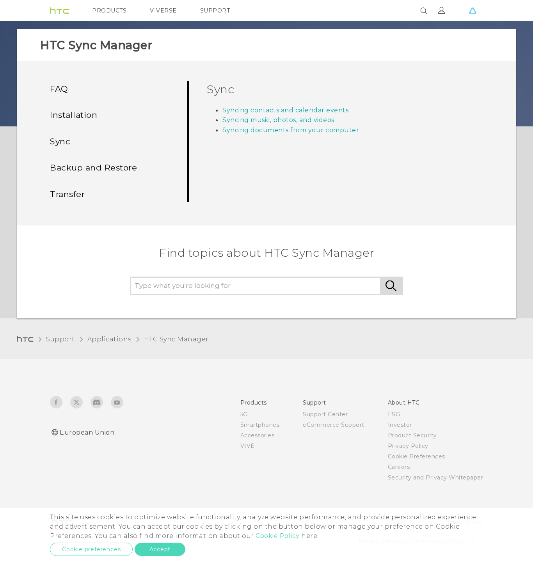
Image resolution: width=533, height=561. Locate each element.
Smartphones (260, 424)
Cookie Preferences (416, 456)
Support (60, 339)
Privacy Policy (408, 445)
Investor (400, 424)
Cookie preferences (91, 549)
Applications (109, 339)
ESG (394, 414)
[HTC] (59, 10)
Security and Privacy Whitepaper (435, 477)
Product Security (412, 435)
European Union (87, 432)
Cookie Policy (278, 536)
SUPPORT (215, 10)
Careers (399, 466)
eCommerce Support (333, 424)
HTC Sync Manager (176, 339)
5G (244, 414)
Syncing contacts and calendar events (285, 110)
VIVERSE (163, 10)
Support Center (325, 414)
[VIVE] (472, 10)
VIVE (247, 445)
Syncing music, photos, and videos (278, 120)
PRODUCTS (109, 10)
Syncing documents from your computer (290, 130)
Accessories (257, 435)
